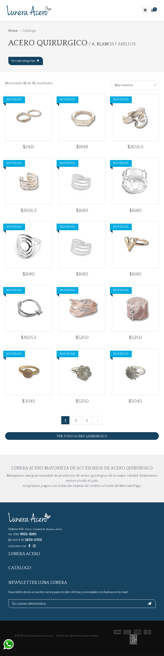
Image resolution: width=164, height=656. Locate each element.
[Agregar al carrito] (10, 117)
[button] (135, 85)
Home (13, 31)
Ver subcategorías (23, 61)
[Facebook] (29, 546)
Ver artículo (39, 117)
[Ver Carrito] (152, 10)
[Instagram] (34, 546)
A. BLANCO (103, 44)
